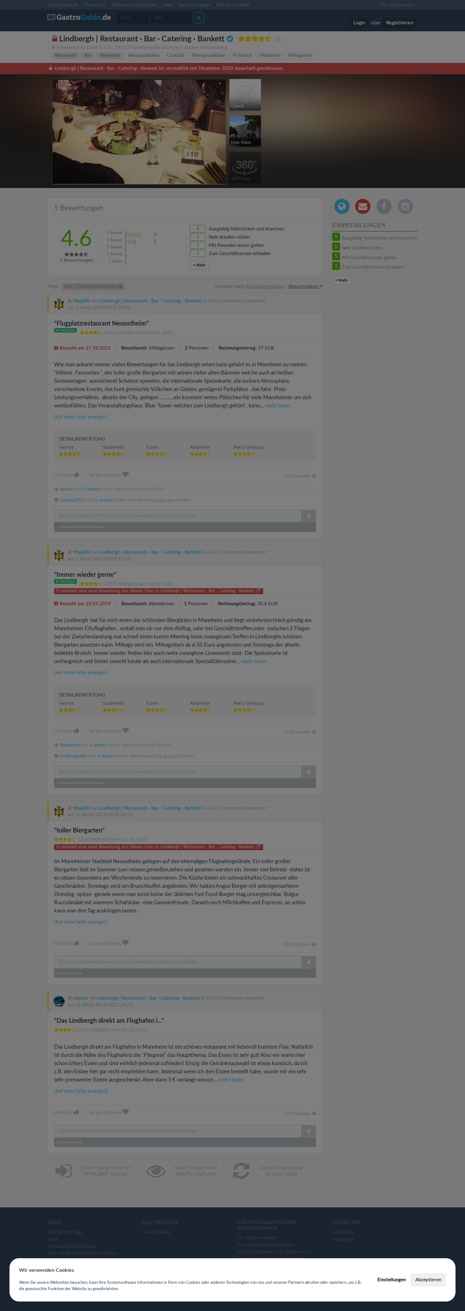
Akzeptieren (428, 1279)
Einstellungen (391, 1279)
